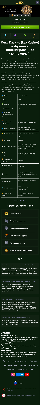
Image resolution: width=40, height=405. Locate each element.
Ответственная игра (9, 365)
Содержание (22, 369)
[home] (20, 2)
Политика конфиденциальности (15, 361)
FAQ (31, 369)
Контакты (33, 361)
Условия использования (29, 365)
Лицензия (11, 369)
